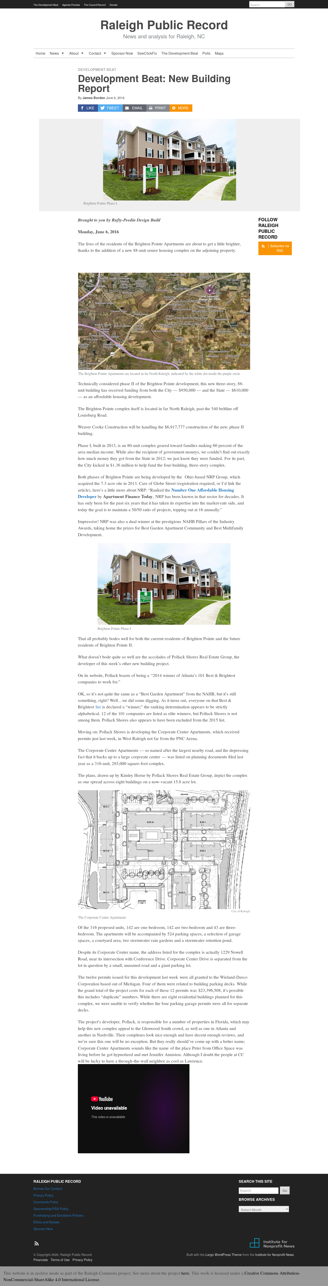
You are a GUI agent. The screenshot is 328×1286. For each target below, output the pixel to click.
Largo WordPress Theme (224, 1254)
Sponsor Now (122, 53)
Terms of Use (60, 1259)
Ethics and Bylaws (46, 1222)
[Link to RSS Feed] (37, 1241)
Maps (219, 53)
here (185, 1273)
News (55, 53)
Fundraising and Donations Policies (58, 1215)
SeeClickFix (147, 53)
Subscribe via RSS (279, 248)
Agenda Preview (71, 4)
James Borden (94, 97)
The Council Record (95, 4)
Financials (40, 1259)
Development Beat (97, 69)
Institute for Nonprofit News (274, 1254)
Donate (113, 4)
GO (289, 4)
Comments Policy (45, 1201)
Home (40, 53)
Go (285, 1190)
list (98, 706)
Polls (206, 53)
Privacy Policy (43, 1195)
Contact (95, 53)
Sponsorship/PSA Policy (50, 1208)
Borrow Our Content (47, 1188)
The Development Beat (45, 4)
